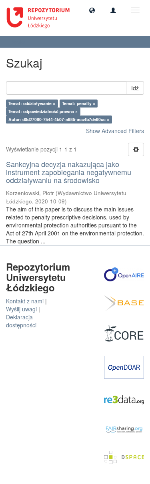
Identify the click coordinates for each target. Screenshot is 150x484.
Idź (135, 88)
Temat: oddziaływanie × (31, 103)
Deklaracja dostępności (21, 321)
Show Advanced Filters (115, 131)
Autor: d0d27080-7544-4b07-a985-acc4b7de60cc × (58, 119)
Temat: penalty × (78, 103)
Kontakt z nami (25, 301)
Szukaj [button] (20, 41)
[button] (92, 10)
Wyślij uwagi (21, 309)
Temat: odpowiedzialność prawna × (43, 111)
